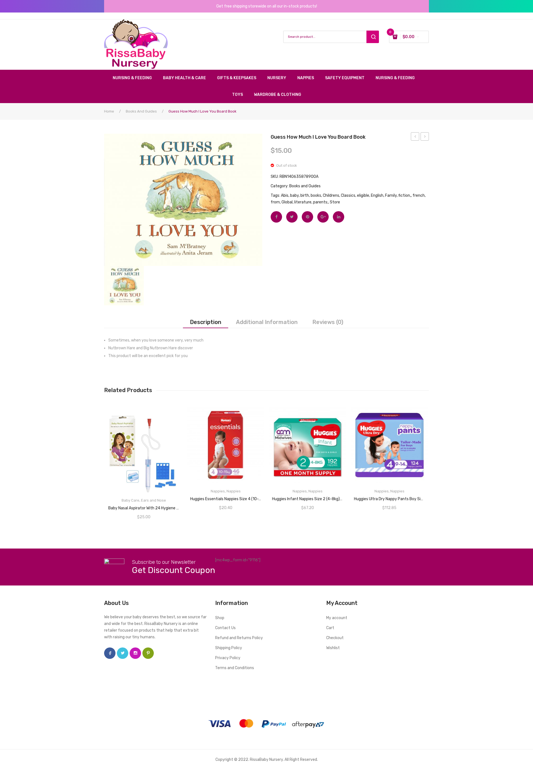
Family (391, 195)
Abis (284, 195)
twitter (122, 653)
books (316, 195)
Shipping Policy (228, 648)
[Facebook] (276, 217)
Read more (225, 497)
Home (109, 111)
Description (205, 322)
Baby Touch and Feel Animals (415, 137)
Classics (348, 195)
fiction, (404, 195)
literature (302, 202)
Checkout (335, 638)
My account (336, 617)
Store (335, 202)
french (419, 195)
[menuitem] (135, 78)
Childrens (331, 195)
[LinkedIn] (338, 217)
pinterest (148, 653)
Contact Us (225, 628)
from (275, 202)
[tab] (205, 322)
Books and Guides (141, 111)
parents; (320, 202)
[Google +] (323, 217)
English (377, 195)
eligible (363, 195)
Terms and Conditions (234, 668)
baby (294, 195)
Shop (219, 617)
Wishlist (333, 648)
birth (304, 195)
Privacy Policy (227, 658)
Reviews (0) (327, 322)
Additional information (267, 322)
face (109, 653)
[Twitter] (292, 217)
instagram (135, 653)
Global (287, 202)
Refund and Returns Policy (239, 638)
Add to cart (144, 506)
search (372, 37)
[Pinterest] (307, 217)
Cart (330, 628)
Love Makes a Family (425, 137)
